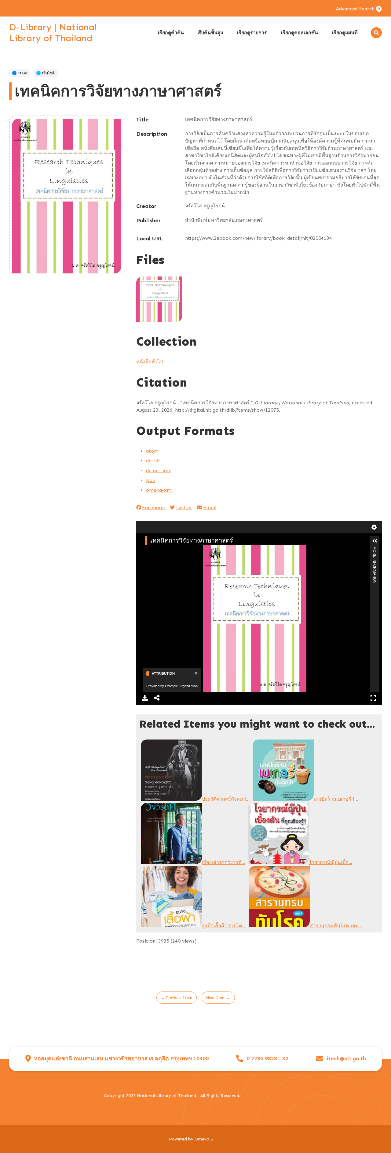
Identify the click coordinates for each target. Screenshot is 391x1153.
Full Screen (373, 698)
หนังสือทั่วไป (149, 362)
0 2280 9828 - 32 (267, 1058)
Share (157, 698)
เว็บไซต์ (48, 73)
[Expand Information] (375, 541)
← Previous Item (176, 997)
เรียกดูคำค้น (171, 32)
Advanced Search (355, 9)
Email (209, 507)
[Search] (376, 32)
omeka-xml (159, 490)
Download (145, 698)
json (150, 480)
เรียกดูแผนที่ (345, 32)
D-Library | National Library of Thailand (53, 33)
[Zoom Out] (156, 550)
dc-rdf (153, 461)
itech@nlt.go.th (346, 1058)
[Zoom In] (146, 550)
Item (22, 73)
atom (152, 451)
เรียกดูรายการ (252, 32)
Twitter (184, 507)
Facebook (153, 507)
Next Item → (218, 997)
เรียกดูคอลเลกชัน (299, 32)
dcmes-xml (158, 470)
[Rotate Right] (167, 550)
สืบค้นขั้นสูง (210, 32)
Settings (374, 527)
